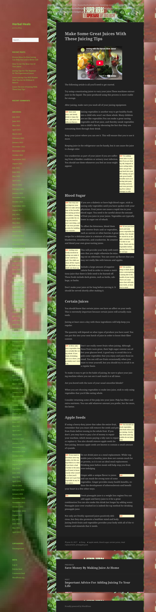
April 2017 (16, 430)
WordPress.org (18, 577)
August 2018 (17, 363)
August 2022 (17, 163)
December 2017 (18, 396)
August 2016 (17, 464)
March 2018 (17, 384)
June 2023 (16, 121)
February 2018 (18, 388)
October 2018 (17, 354)
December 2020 (18, 244)
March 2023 (17, 134)
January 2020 (17, 291)
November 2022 (18, 151)
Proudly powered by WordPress (78, 606)
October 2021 (17, 202)
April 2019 (16, 329)
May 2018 (16, 375)
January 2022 (17, 193)
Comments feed (18, 573)
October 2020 (17, 252)
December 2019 (18, 295)
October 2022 (17, 155)
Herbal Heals (21, 24)
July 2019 (16, 316)
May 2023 (16, 125)
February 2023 (18, 138)
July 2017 (16, 418)
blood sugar (104, 542)
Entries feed (17, 569)
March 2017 (17, 435)
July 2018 (16, 367)
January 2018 (17, 392)
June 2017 (16, 422)
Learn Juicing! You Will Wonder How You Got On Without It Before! (25, 80)
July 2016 (16, 468)
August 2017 (17, 413)
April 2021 (16, 227)
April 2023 (16, 130)
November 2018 (18, 350)
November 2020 (18, 248)
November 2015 (18, 502)
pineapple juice (82, 545)
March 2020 (17, 282)
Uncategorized (18, 548)
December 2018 (18, 346)
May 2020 (16, 274)
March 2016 (17, 485)
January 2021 (17, 240)
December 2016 (18, 447)
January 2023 (17, 142)
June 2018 (16, 371)
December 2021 (18, 197)
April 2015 (16, 532)
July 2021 (16, 214)
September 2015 (19, 511)
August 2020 (17, 261)
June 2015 (16, 524)
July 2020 (16, 265)
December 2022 (18, 147)
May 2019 (16, 324)
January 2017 (17, 443)
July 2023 (16, 117)
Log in (14, 565)
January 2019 (17, 341)
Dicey (83, 542)
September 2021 (19, 206)
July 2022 (16, 168)
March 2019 (17, 333)
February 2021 (18, 235)
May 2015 (16, 528)
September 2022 (19, 159)
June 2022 (16, 172)
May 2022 (16, 176)
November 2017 (18, 401)
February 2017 (18, 439)
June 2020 (16, 269)
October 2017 (17, 405)
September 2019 (19, 307)
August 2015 (17, 515)
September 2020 (19, 257)
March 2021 (17, 231)
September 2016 (19, 460)
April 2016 (16, 481)
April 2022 (16, 180)
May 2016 (16, 477)
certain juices (115, 542)
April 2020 (16, 278)
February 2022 (18, 189)
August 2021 (17, 210)
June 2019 (16, 320)
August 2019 (17, 312)
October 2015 (17, 507)
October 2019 (17, 303)
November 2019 (18, 299)
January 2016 (17, 494)
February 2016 (18, 490)
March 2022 (17, 185)
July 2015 (16, 519)
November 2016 (18, 452)
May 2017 (16, 426)
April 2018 (16, 379)
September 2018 (19, 358)
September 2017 (19, 409)
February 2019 (18, 337)
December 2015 (18, 498)
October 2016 (17, 456)
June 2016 (16, 473)
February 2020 (18, 286)
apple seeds (93, 542)
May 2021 (16, 223)
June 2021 (16, 219)
